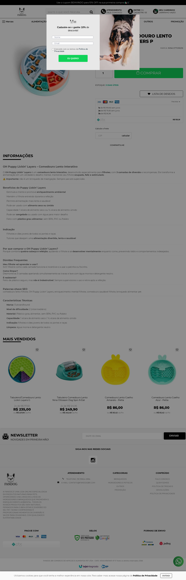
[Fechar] (134, 20)
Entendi (166, 575)
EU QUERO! (73, 58)
